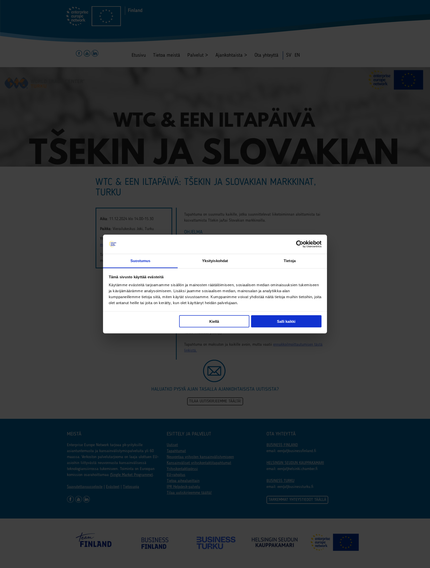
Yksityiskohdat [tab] (215, 260)
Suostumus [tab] (140, 260)
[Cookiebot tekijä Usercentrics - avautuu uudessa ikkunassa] (300, 244)
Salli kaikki (286, 321)
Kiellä (214, 321)
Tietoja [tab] (290, 260)
